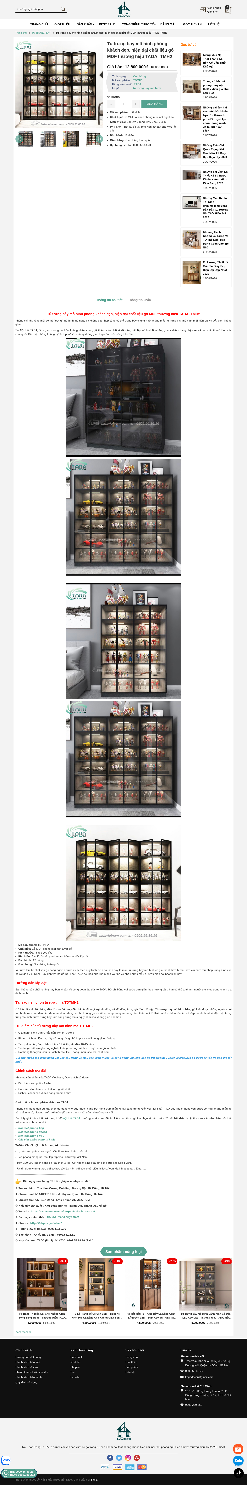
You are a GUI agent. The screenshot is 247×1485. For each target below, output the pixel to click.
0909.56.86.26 (194, 1370)
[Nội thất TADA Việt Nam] (123, 9)
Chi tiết (150, 1286)
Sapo (94, 1479)
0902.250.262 (193, 1404)
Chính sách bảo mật (27, 1362)
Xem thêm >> (23, 1331)
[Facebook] (110, 1458)
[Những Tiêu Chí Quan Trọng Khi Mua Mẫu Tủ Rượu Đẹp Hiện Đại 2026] (192, 151)
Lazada (75, 1377)
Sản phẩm (131, 1367)
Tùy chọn (42, 1286)
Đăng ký (212, 11)
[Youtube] (137, 1458)
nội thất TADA (72, 1118)
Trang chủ (131, 1357)
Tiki (72, 1372)
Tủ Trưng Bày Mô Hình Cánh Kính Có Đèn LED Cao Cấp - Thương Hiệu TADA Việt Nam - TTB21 (206, 1316)
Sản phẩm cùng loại (123, 1252)
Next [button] (99, 139)
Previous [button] (19, 139)
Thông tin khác (139, 300)
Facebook (76, 1357)
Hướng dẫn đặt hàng (28, 1357)
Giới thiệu (131, 1362)
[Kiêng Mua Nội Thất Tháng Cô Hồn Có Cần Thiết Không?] (192, 59)
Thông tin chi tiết (109, 300)
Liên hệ (129, 1372)
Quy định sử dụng (26, 1382)
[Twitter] (119, 1458)
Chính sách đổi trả (26, 1367)
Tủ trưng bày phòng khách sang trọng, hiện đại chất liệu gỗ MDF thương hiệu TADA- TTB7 (42, 1461)
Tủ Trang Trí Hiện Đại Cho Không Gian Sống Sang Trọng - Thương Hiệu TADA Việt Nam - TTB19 (42, 1316)
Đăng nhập (214, 7)
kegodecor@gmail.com (199, 1376)
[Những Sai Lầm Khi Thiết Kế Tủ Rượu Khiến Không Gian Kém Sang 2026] (192, 175)
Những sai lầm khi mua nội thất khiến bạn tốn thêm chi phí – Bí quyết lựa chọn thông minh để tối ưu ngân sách (215, 119)
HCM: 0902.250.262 (22, 1474)
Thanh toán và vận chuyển (31, 1372)
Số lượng (113, 97)
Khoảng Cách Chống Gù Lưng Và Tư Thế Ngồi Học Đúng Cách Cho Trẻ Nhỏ (216, 239)
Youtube (75, 1362)
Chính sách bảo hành (28, 1377)
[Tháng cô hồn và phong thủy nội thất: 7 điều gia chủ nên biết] (192, 86)
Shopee (75, 1367)
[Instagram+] (128, 1458)
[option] (25, 139)
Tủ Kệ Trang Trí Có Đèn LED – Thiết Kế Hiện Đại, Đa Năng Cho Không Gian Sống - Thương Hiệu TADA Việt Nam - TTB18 (96, 1316)
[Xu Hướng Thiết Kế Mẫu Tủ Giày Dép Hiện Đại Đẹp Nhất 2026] (192, 272)
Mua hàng (151, 1286)
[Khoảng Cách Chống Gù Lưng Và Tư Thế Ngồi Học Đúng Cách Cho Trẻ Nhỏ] (192, 239)
